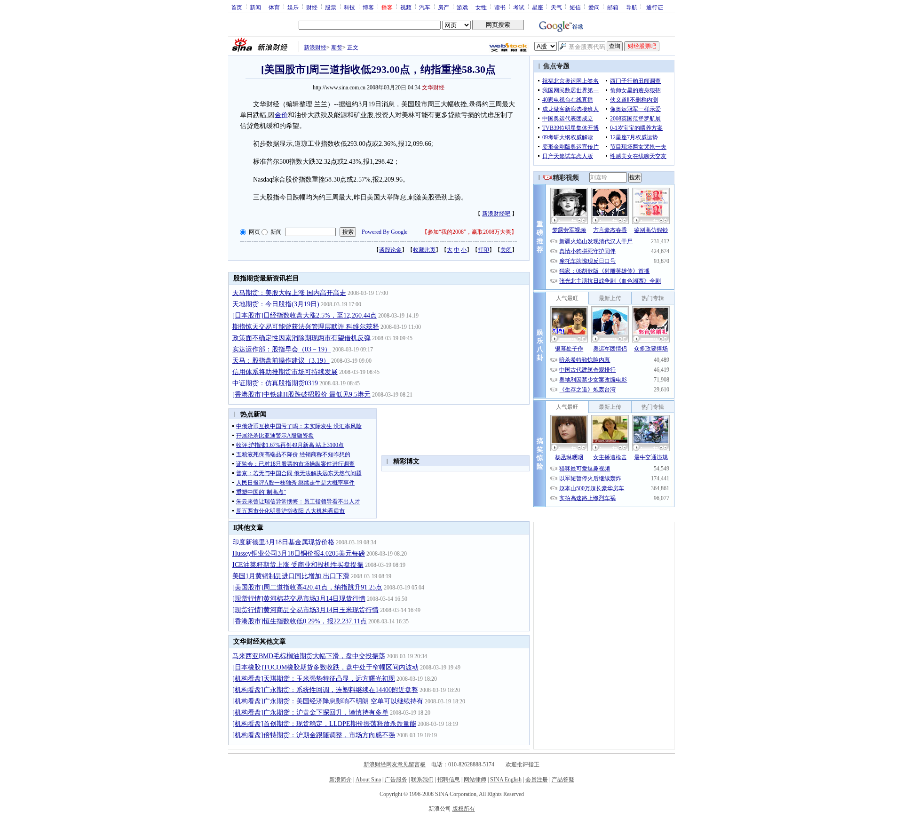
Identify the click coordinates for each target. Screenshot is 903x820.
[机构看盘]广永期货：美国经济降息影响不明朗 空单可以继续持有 (327, 701)
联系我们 (422, 779)
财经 (311, 7)
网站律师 (475, 779)
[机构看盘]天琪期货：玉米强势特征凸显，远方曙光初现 (313, 678)
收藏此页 (424, 250)
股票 (330, 7)
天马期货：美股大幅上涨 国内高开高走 (289, 292)
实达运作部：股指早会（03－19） (281, 349)
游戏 (462, 7)
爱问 (594, 7)
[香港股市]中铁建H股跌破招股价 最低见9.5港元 (301, 394)
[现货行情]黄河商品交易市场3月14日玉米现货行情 (305, 609)
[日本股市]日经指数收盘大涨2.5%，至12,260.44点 (304, 315)
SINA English (506, 779)
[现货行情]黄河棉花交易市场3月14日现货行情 (298, 598)
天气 (556, 7)
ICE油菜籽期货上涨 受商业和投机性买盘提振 (298, 564)
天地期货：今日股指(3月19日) (275, 304)
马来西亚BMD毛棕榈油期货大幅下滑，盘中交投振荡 (308, 656)
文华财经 (433, 87)
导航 (631, 7)
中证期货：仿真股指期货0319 (275, 383)
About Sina (368, 779)
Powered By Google (384, 232)
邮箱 (612, 7)
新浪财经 (315, 47)
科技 (349, 7)
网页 (254, 232)
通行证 (654, 7)
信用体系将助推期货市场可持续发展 (285, 371)
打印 (483, 250)
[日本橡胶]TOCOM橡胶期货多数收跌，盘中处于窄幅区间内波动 (325, 667)
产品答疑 (563, 779)
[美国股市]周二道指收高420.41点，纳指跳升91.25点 (307, 587)
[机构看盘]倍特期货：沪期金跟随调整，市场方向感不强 (313, 735)
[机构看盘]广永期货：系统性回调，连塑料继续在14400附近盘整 (325, 689)
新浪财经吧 (496, 213)
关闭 (506, 250)
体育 (274, 7)
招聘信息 (448, 779)
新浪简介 (340, 779)
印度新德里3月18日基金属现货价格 (283, 542)
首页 (236, 7)
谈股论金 (390, 250)
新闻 (255, 7)
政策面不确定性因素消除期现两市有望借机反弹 (301, 338)
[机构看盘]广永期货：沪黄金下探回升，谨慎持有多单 (310, 712)
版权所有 (463, 808)
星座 (537, 7)
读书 (500, 7)
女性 (481, 7)
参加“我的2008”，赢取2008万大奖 (469, 232)
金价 (281, 115)
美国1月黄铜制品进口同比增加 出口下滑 (290, 576)
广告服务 (396, 779)
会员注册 (536, 779)
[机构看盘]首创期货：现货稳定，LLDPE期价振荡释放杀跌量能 (324, 723)
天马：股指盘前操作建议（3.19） (281, 360)
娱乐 (293, 7)
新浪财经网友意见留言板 (395, 764)
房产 (443, 7)
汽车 (424, 7)
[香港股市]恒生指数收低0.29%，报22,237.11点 (299, 621)
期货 (336, 47)
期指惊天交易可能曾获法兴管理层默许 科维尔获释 (305, 326)
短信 (575, 7)
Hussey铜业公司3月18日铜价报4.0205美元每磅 (298, 553)
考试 (518, 7)
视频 (406, 7)
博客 (368, 7)
